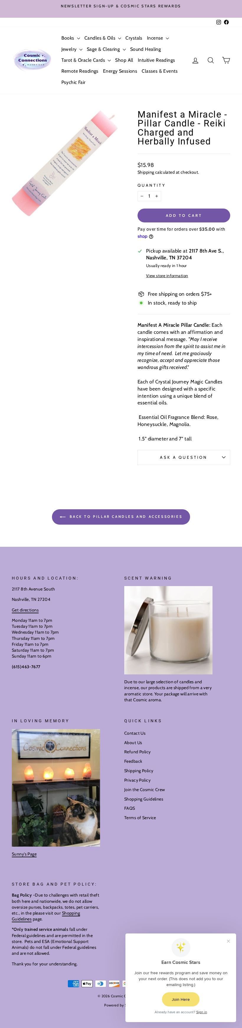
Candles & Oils (100, 38)
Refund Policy (137, 751)
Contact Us (134, 733)
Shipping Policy (138, 770)
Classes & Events (160, 71)
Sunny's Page (24, 854)
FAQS (129, 808)
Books (68, 38)
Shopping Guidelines (143, 799)
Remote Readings (80, 71)
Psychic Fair (73, 82)
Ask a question (183, 457)
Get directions (25, 610)
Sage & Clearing (104, 49)
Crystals (133, 38)
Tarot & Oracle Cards (84, 60)
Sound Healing (145, 49)
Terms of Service (140, 817)
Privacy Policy (137, 780)
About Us (133, 742)
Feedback (133, 761)
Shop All (124, 60)
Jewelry (69, 49)
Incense (155, 38)
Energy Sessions (120, 71)
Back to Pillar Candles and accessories (125, 516)
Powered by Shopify (121, 1005)
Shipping (146, 172)
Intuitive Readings (156, 60)
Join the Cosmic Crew (144, 789)
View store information (167, 275)
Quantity (152, 185)
